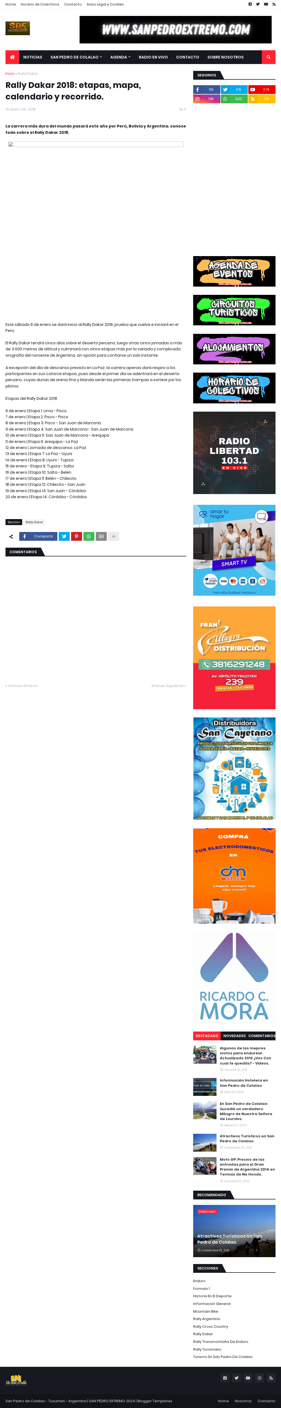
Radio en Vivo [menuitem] (153, 57)
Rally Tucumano (207, 1349)
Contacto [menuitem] (187, 57)
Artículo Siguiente (167, 685)
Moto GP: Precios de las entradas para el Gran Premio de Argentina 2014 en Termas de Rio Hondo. (247, 1167)
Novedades (234, 1035)
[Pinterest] (76, 536)
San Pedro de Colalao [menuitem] (74, 57)
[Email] (101, 536)
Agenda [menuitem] (118, 57)
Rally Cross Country (210, 1326)
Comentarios (262, 1035)
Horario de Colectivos (40, 4)
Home (10, 4)
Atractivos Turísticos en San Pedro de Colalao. (247, 1139)
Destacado (207, 1035)
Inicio (10, 73)
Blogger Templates (154, 1401)
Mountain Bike (205, 1311)
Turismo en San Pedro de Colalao (223, 1356)
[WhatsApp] (88, 536)
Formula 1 (201, 1288)
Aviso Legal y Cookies (105, 4)
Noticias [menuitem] (32, 57)
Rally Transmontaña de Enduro (220, 1341)
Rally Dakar (28, 73)
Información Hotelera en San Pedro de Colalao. (244, 1083)
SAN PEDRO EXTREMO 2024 (112, 1401)
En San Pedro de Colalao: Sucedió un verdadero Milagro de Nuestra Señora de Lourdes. (246, 1111)
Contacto (73, 4)
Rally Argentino (206, 1318)
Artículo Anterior (23, 685)
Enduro (199, 1281)
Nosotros (243, 1401)
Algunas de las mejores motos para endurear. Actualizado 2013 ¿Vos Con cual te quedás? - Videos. (245, 1056)
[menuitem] (12, 57)
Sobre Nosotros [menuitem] (225, 57)
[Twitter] (64, 536)
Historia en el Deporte (212, 1296)
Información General (212, 1303)
